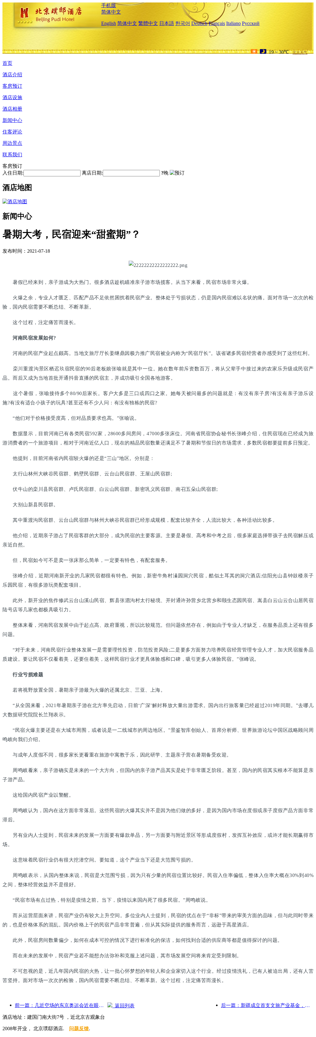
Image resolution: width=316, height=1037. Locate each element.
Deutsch (199, 23)
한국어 (182, 23)
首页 (7, 63)
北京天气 (300, 52)
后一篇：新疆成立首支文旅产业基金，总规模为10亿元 (267, 1005)
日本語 (166, 23)
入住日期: (12, 172)
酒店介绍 (12, 74)
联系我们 (12, 154)
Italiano (233, 23)
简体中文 (111, 12)
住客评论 (12, 131)
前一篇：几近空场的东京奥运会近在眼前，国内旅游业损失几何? (61, 1005)
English (108, 23)
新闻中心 (12, 120)
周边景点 (12, 143)
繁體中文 (148, 23)
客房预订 (12, 86)
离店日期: (92, 172)
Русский (251, 23)
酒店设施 (12, 97)
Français (217, 23)
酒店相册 (12, 109)
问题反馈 (79, 1028)
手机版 (108, 5)
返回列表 (123, 1005)
